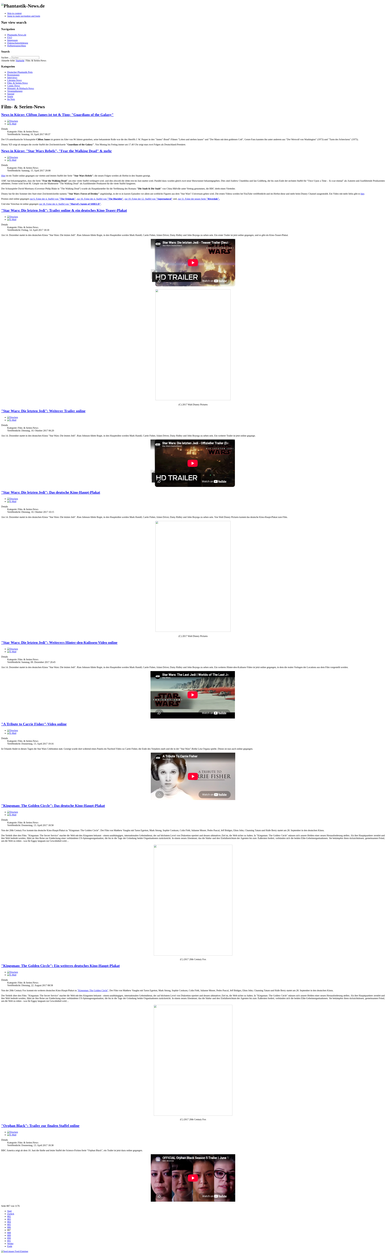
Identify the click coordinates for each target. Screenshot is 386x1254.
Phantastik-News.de (16, 35)
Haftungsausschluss (16, 45)
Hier (3, 175)
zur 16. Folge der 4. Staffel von (100, 199)
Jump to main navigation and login (23, 16)
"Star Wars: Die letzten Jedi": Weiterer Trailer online (43, 411)
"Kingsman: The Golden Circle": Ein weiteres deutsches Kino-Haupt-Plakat (60, 966)
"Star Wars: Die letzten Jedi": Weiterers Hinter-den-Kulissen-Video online (59, 642)
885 (9, 1224)
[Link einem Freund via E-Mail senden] (11, 123)
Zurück (10, 1213)
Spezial (10, 94)
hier (362, 193)
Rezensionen (13, 75)
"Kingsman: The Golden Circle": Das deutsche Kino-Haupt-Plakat (53, 806)
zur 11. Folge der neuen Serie (199, 199)
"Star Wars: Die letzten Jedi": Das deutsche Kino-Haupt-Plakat (50, 492)
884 (9, 1222)
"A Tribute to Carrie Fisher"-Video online (34, 724)
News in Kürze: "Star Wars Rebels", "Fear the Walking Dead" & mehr (56, 151)
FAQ (9, 37)
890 (9, 1238)
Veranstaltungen (14, 91)
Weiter (10, 1243)
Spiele (10, 96)
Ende (9, 1246)
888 (9, 1232)
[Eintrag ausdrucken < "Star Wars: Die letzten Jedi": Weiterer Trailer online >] (12, 417)
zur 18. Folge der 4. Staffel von (70, 204)
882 (9, 1216)
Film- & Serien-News (17, 83)
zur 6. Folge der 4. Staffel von (53, 199)
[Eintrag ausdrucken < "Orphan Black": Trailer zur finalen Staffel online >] (12, 1132)
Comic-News (13, 85)
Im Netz (11, 99)
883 (9, 1219)
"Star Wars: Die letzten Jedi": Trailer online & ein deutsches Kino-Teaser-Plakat (64, 210)
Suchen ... (6, 57)
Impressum (12, 40)
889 (9, 1235)
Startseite (20, 60)
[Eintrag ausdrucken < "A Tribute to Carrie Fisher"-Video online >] (12, 730)
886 (9, 1227)
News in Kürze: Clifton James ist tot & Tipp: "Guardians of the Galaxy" (57, 115)
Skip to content (14, 13)
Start (9, 1211)
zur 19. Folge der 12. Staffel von (148, 199)
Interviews (12, 77)
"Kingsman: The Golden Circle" (92, 990)
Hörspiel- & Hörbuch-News (20, 88)
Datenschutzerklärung (17, 43)
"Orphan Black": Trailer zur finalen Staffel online (40, 1126)
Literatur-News (14, 80)
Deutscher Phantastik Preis (20, 72)
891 (9, 1241)
